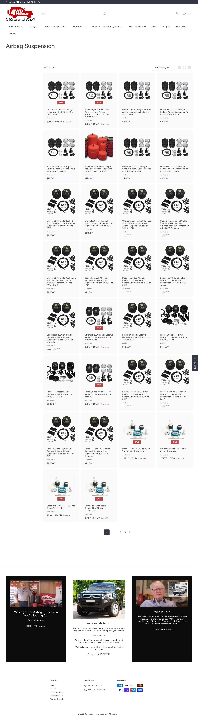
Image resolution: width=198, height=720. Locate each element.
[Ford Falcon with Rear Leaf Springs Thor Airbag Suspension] (99, 495)
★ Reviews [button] (195, 363)
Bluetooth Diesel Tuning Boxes (106, 26)
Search (53, 689)
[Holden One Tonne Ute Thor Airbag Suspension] (174, 437)
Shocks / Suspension (55, 26)
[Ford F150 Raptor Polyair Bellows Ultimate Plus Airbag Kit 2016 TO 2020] (61, 381)
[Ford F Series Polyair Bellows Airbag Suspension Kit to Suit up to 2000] (99, 381)
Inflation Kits (15, 26)
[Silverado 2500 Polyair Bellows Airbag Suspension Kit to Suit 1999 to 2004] (99, 324)
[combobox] (73, 14)
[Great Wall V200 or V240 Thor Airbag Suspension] (61, 494)
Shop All (166, 26)
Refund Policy (56, 696)
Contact (12, 33)
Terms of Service (57, 699)
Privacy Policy (56, 692)
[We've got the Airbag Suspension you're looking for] (36, 593)
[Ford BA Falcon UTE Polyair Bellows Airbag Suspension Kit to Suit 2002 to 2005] (136, 156)
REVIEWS (180, 26)
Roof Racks (78, 26)
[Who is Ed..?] (162, 593)
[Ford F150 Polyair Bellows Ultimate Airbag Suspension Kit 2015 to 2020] (136, 324)
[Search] (104, 14)
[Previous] (107, 532)
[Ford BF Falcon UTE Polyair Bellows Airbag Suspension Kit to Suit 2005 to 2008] (61, 156)
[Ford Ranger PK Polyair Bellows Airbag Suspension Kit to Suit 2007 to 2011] (136, 99)
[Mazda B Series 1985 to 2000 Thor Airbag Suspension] (136, 437)
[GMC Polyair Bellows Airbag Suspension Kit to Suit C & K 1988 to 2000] (61, 99)
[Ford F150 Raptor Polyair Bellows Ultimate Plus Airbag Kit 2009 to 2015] (174, 324)
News (52, 685)
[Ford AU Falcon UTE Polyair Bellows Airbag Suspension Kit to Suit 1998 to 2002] (174, 156)
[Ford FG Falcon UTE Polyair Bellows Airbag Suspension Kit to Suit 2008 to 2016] (174, 99)
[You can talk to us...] (99, 599)
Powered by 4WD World (106, 714)
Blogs (154, 26)
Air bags (33, 26)
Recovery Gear (136, 26)
